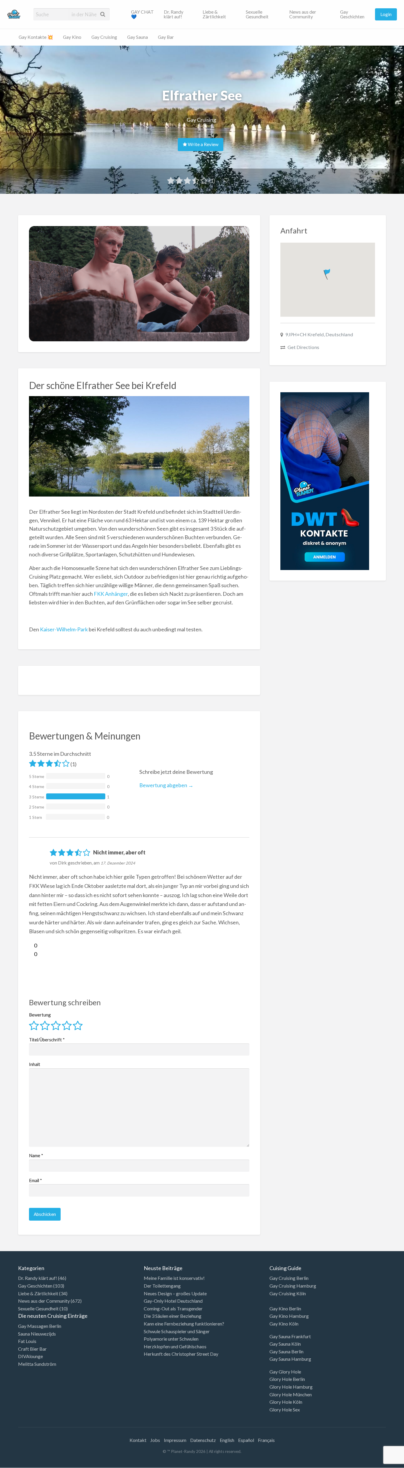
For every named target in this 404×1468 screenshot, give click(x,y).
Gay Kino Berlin (285, 1308)
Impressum (175, 1440)
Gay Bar (166, 37)
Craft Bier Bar (32, 1349)
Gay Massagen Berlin (39, 1326)
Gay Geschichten (352, 14)
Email (35, 1180)
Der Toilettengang (162, 1285)
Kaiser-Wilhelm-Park (64, 629)
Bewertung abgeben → (166, 785)
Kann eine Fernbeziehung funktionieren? (184, 1323)
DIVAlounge (30, 1356)
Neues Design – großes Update (175, 1293)
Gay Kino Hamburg (289, 1316)
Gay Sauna (137, 37)
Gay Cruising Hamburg (292, 1285)
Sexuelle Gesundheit (257, 14)
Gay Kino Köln (283, 1323)
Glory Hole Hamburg (291, 1386)
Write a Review (203, 144)
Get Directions (303, 347)
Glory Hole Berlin (287, 1379)
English (227, 1440)
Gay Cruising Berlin (288, 1278)
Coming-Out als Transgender (173, 1308)
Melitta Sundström (37, 1364)
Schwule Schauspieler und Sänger (177, 1331)
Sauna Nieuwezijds (37, 1333)
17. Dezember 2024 (118, 863)
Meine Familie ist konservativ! (174, 1278)
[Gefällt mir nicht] (31, 954)
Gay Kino (72, 37)
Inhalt (34, 1064)
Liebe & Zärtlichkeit (214, 14)
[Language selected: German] (379, 1462)
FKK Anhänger (111, 593)
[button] (327, 273)
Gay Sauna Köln (285, 1344)
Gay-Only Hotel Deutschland (173, 1301)
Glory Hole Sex (284, 1409)
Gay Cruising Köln (287, 1293)
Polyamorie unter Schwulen (171, 1338)
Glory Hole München (290, 1394)
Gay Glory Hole (285, 1371)
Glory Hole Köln (285, 1402)
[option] (377, 1463)
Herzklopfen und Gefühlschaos (175, 1346)
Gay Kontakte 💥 (36, 37)
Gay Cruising (104, 37)
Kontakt (138, 1440)
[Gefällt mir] (31, 945)
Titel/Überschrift (47, 1039)
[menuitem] (142, 14)
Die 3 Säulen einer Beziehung (172, 1316)
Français (266, 1440)
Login (386, 14)
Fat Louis (27, 1341)
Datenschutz (203, 1440)
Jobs (155, 1440)
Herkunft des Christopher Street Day (181, 1354)
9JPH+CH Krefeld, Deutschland (319, 334)
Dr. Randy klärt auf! (173, 14)
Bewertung (40, 1014)
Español (246, 1440)
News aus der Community (302, 14)
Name (36, 1155)
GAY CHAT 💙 (142, 14)
